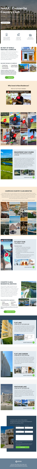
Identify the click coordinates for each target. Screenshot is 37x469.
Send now (22, 447)
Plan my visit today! (28, 177)
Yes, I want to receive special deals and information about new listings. (24, 442)
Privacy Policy (18, 445)
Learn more (5, 22)
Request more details (27, 342)
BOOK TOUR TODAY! (28, 267)
